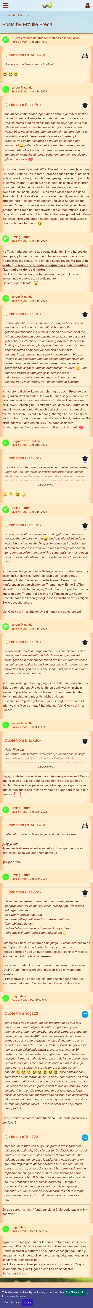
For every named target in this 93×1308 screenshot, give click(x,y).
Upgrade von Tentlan (25, 441)
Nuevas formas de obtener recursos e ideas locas (45, 38)
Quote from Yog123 (21, 1013)
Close (27, 1302)
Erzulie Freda (19, 42)
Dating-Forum (20, 237)
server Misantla (21, 87)
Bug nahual (19, 996)
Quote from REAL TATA (25, 55)
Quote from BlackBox (23, 105)
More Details (11, 1302)
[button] (6, 5)
